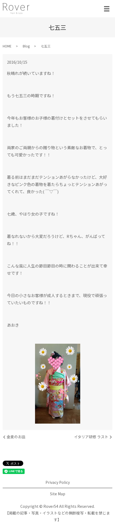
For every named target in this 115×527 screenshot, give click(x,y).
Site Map (57, 493)
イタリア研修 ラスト (91, 436)
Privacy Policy (57, 482)
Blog (26, 46)
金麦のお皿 (16, 436)
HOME (7, 46)
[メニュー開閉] (106, 8)
